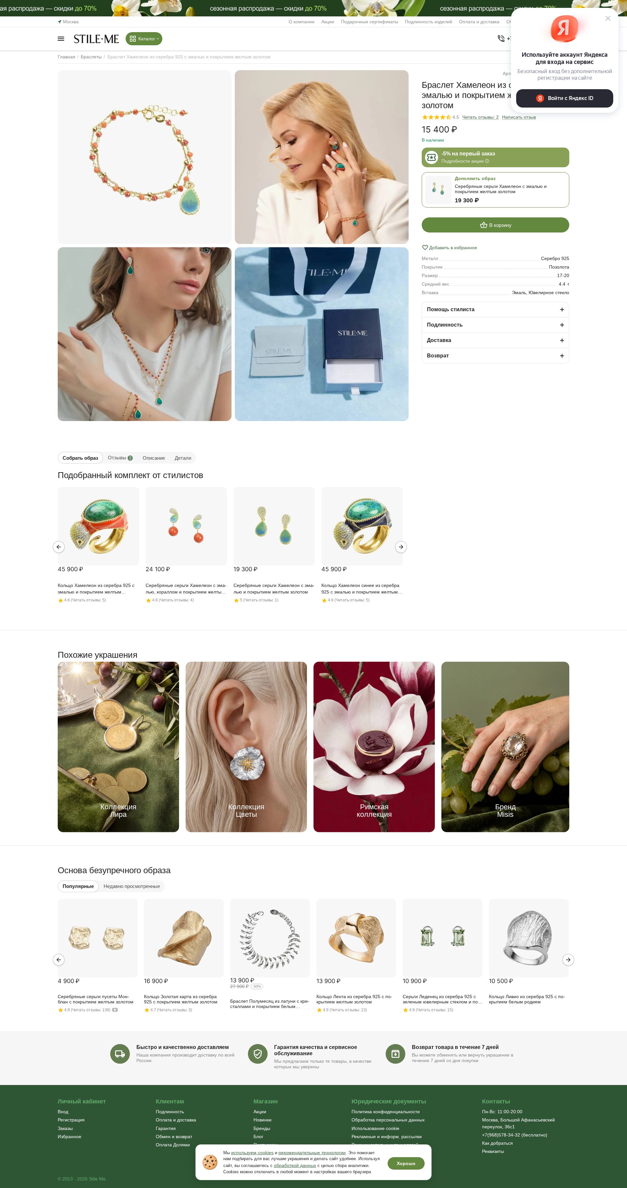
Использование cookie (375, 1128)
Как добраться (497, 1143)
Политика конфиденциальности (386, 1111)
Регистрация (71, 1119)
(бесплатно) (514, 1135)
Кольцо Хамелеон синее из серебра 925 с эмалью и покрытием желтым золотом (360, 589)
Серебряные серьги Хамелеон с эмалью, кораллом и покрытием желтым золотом (186, 589)
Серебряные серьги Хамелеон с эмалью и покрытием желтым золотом (273, 588)
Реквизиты (493, 1151)
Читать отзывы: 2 (480, 117)
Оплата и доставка (479, 21)
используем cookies (252, 1152)
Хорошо (406, 1163)
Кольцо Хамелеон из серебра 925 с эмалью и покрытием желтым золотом (96, 589)
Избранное (69, 1136)
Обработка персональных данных (388, 1119)
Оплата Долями (173, 1144)
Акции (327, 21)
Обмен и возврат (174, 1136)
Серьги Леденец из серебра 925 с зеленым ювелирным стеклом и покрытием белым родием (441, 999)
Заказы (65, 1128)
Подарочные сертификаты (369, 21)
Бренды (261, 1128)
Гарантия (166, 1128)
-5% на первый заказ (468, 153)
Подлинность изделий (428, 21)
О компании (301, 21)
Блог (258, 1136)
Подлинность (170, 1111)
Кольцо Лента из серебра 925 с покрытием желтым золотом (354, 999)
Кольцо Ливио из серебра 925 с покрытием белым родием (527, 999)
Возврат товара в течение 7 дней (455, 1047)
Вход (63, 1111)
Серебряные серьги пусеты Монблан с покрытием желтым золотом (95, 999)
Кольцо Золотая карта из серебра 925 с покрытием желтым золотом (180, 999)
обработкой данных (295, 1165)
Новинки (262, 1119)
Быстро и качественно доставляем (182, 1047)
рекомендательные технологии (312, 1152)
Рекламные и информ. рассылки (387, 1136)
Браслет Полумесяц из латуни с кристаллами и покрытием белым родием (269, 1004)
